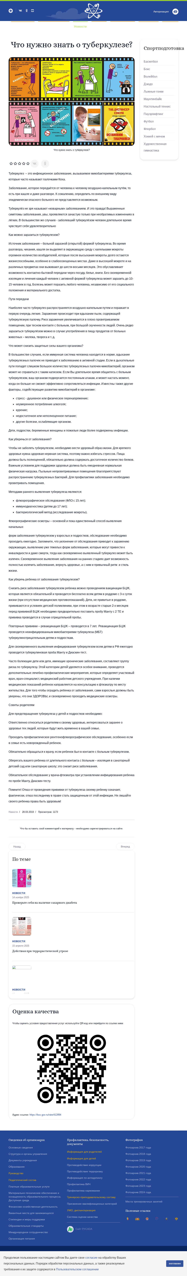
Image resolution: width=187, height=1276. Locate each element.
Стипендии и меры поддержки (27, 1219)
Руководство (16, 1173)
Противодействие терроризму (85, 1171)
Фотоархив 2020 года (138, 1166)
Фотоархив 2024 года (138, 1192)
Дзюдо (148, 84)
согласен (175, 1263)
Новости (80, 26)
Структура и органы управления (28, 1153)
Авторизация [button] (161, 11)
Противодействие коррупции (84, 1165)
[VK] (20, 10)
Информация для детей (81, 1158)
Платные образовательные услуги (29, 1186)
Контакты (170, 26)
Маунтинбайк (153, 99)
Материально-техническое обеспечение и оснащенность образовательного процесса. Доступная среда (35, 1196)
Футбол (149, 121)
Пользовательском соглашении (77, 1269)
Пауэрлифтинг (153, 114)
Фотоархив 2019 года (138, 1160)
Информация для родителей (84, 1151)
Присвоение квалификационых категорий (92, 1203)
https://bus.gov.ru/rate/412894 (45, 1114)
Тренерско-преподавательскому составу (91, 1197)
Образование (17, 1166)
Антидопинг (148, 26)
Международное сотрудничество (28, 1232)
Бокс (147, 69)
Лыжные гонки (153, 91)
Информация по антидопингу (84, 1177)
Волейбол (150, 76)
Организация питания (22, 1238)
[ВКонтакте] (34, 164)
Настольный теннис (157, 106)
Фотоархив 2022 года (138, 1179)
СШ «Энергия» (22, 26)
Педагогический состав (22, 1180)
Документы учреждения (23, 1160)
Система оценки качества (82, 1216)
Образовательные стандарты (26, 1225)
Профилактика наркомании (83, 1190)
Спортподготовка (52, 26)
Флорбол (150, 129)
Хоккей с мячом (154, 136)
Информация (121, 26)
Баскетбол (151, 61)
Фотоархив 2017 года (138, 1147)
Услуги (97, 26)
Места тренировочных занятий (143, 1201)
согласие (91, 1257)
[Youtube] (32, 10)
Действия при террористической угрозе (40, 951)
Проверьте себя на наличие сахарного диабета (44, 902)
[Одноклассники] (45, 164)
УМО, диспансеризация (81, 1210)
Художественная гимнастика (155, 147)
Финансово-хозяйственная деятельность (33, 1206)
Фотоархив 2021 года (138, 1173)
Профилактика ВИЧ (78, 1184)
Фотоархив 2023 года (138, 1185)
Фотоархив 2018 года (138, 1153)
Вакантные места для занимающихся (31, 1213)
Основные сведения (21, 1147)
